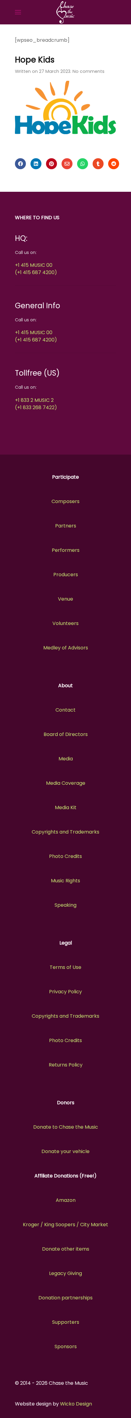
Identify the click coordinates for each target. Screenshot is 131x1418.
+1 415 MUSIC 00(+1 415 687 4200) (36, 269)
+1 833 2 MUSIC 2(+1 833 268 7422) (36, 404)
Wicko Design (76, 1403)
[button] (18, 12)
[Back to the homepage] (65, 12)
